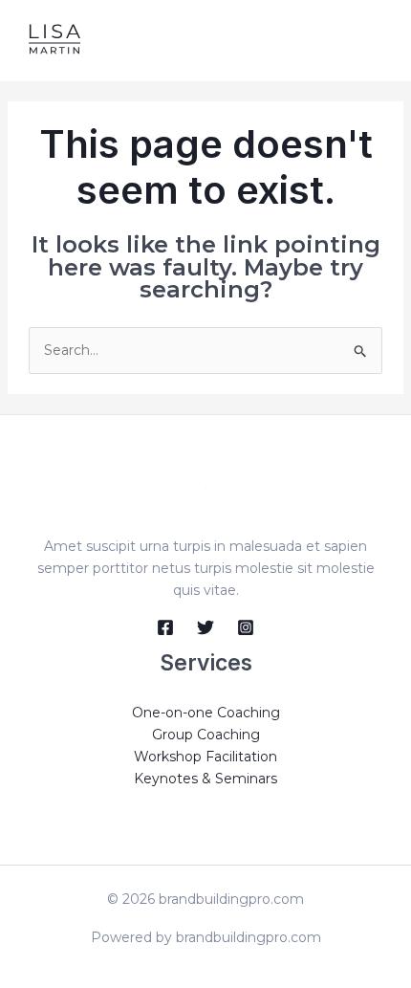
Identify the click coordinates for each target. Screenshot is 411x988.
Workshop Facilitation (205, 756)
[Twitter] (205, 627)
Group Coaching (206, 734)
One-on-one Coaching (206, 712)
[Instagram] (245, 627)
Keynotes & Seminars (205, 778)
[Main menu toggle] (372, 40)
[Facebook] (165, 627)
